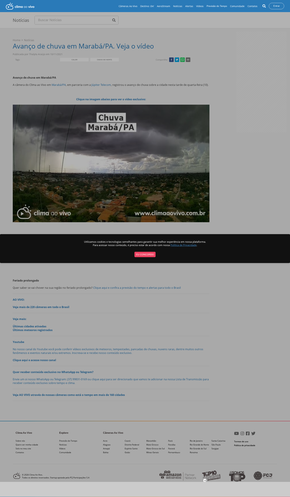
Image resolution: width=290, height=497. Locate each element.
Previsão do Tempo (217, 6)
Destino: (147, 6)
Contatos (252, 6)
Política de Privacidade (184, 245)
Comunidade (237, 6)
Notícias (177, 6)
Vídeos (200, 6)
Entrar (276, 6)
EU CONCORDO (145, 254)
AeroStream (163, 6)
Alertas (189, 6)
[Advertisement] (145, 489)
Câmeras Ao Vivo (128, 6)
